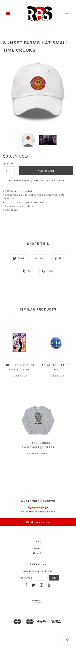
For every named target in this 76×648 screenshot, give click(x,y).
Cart (67, 13)
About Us (38, 553)
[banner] (39, 13)
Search (38, 548)
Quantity (8, 163)
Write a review (38, 522)
